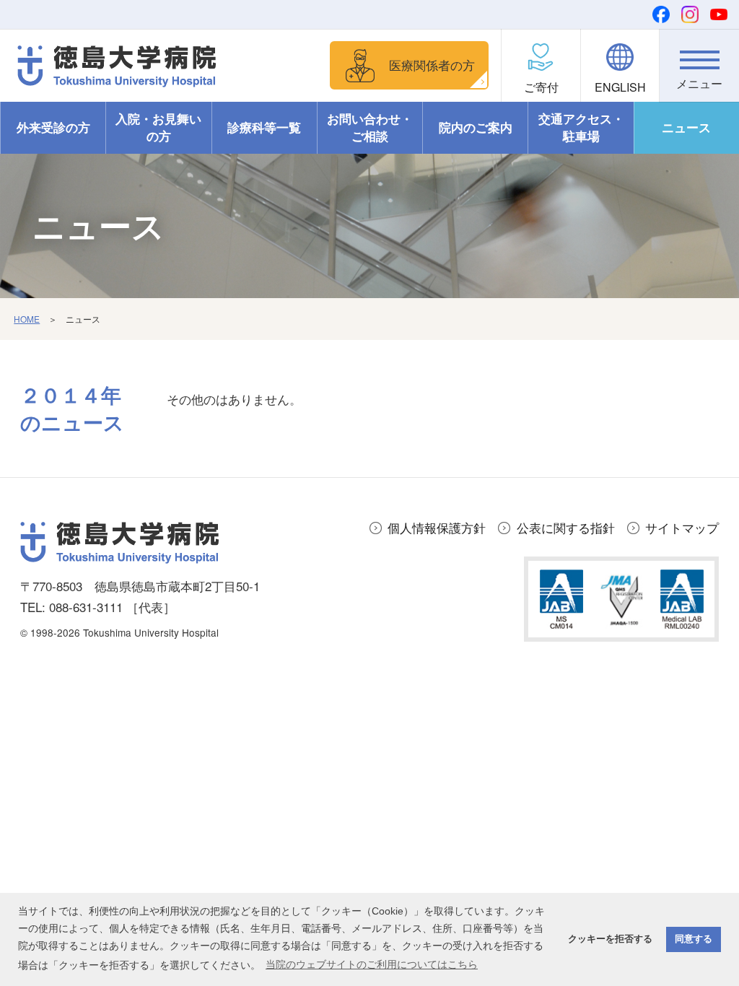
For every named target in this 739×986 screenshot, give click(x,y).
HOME (27, 319)
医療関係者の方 (432, 65)
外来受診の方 (53, 127)
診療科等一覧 (264, 127)
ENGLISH (620, 87)
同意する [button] (693, 939)
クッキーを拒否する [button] (610, 939)
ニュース (686, 127)
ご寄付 (541, 87)
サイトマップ (682, 527)
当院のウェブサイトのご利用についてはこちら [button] (372, 964)
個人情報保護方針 (437, 527)
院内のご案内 (475, 127)
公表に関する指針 (566, 527)
